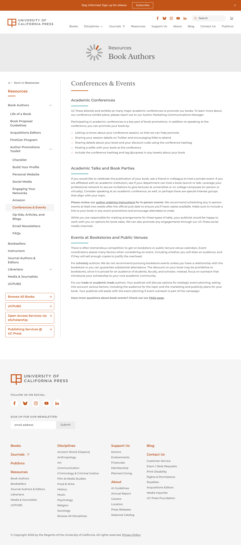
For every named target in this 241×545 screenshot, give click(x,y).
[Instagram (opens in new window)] (171, 18)
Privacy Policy (131, 535)
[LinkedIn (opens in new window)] (185, 18)
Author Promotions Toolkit (25, 149)
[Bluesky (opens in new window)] (164, 18)
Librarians (15, 269)
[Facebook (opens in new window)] (157, 18)
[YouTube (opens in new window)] (178, 18)
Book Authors (18, 105)
